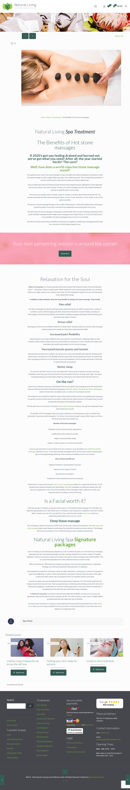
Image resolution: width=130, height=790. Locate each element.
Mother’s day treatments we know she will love (23, 662)
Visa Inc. (78, 725)
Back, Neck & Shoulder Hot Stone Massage (84, 389)
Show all (120, 36)
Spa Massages (42, 728)
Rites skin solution (13, 744)
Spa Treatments (42, 751)
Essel (9, 735)
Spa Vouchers (12, 725)
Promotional (56, 117)
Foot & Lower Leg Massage (62, 484)
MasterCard (89, 725)
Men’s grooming (42, 732)
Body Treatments (43, 710)
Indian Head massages (66, 406)
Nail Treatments (42, 737)
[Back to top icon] (65, 772)
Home (43, 117)
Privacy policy (71, 747)
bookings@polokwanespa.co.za (108, 739)
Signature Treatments (44, 746)
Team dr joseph (12, 758)
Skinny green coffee (14, 753)
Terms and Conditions (75, 743)
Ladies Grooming (43, 723)
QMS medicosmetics (14, 739)
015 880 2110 (104, 733)
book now (86, 513)
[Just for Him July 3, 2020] (128, 780)
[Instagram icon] (66, 781)
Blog (48, 117)
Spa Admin (27, 621)
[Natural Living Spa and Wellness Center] (19, 6)
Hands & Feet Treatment (45, 719)
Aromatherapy (42, 705)
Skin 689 (10, 748)
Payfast (69, 715)
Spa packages (42, 755)
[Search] (30, 705)
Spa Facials (41, 714)
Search (10, 700)
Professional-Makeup (44, 741)
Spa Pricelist (11, 721)
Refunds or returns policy (76, 752)
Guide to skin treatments (100, 661)
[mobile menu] (95, 6)
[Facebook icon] (64, 781)
